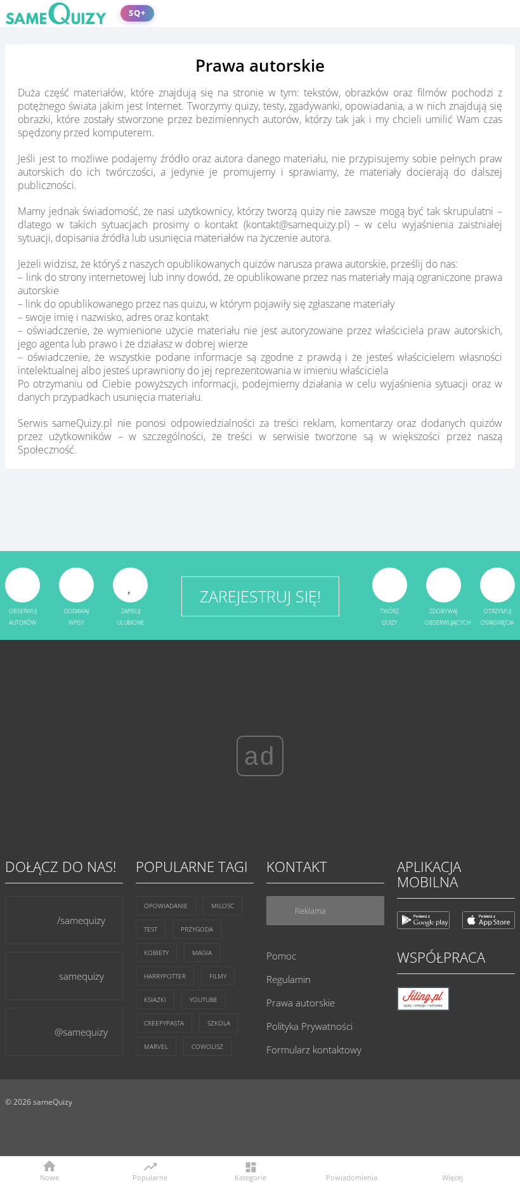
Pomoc (281, 955)
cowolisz (207, 1046)
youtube (204, 999)
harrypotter (165, 976)
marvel (156, 1046)
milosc (222, 905)
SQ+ (137, 13)
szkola (218, 1022)
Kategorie (250, 1177)
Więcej (452, 1177)
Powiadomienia (351, 1177)
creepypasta (164, 1022)
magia (202, 952)
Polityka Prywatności (309, 1026)
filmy (217, 976)
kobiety (156, 952)
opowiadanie (166, 905)
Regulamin (288, 979)
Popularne (150, 1176)
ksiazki (155, 999)
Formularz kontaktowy (313, 1049)
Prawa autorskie (300, 1002)
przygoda (197, 929)
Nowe (49, 1177)
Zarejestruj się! (260, 596)
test (150, 929)
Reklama (309, 910)
